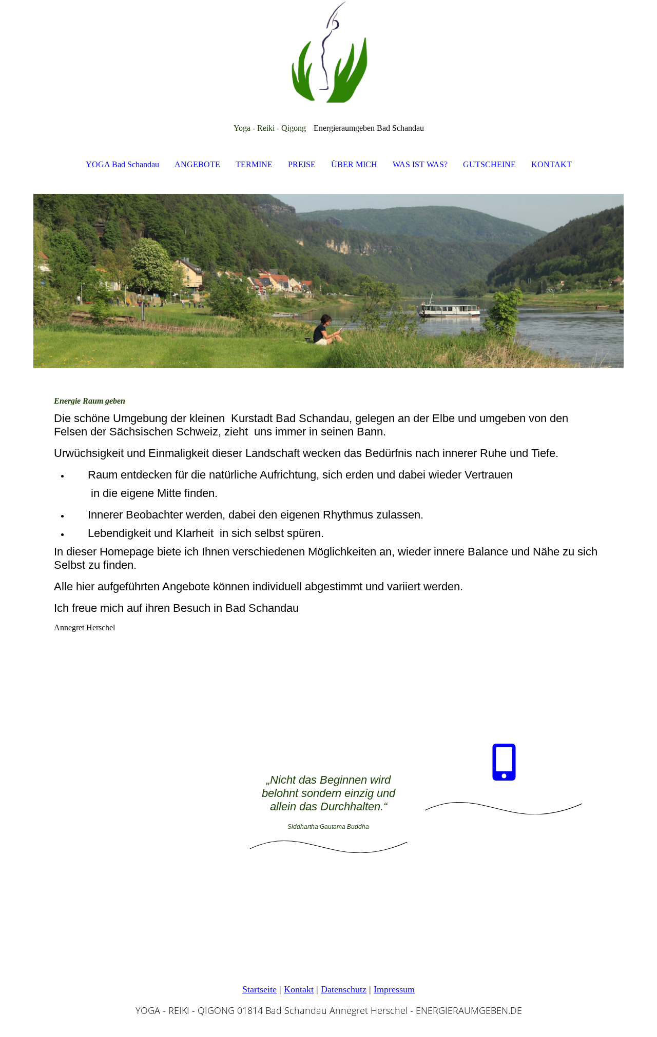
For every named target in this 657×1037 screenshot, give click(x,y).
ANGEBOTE (197, 164)
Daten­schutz (343, 989)
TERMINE (254, 164)
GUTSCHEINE (489, 164)
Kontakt (299, 989)
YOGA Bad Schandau (122, 164)
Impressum (394, 989)
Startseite (259, 989)
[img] (328, 51)
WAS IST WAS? (420, 164)
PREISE (302, 164)
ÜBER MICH (354, 164)
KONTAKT (551, 164)
